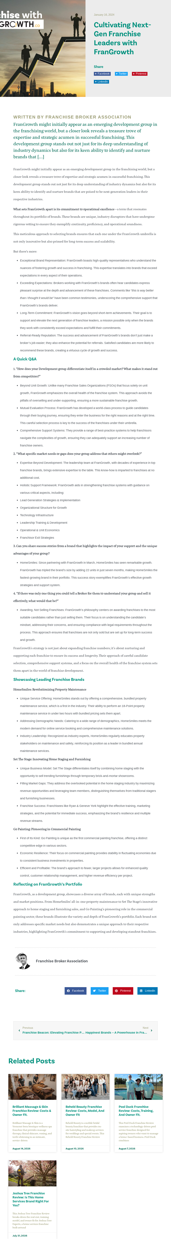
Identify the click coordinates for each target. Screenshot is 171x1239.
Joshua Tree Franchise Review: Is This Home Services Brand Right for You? (31, 1199)
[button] (102, 74)
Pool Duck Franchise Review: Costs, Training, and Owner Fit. (136, 1111)
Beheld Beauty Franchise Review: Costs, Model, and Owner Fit (85, 1111)
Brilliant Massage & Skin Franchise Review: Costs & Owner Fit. (32, 1111)
